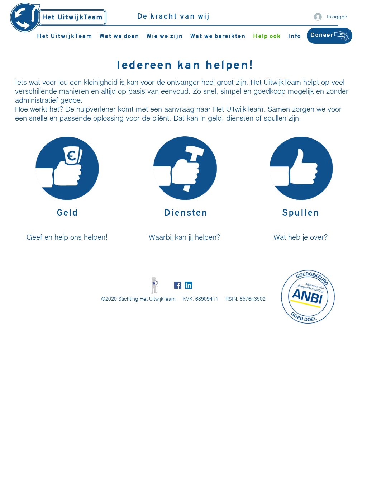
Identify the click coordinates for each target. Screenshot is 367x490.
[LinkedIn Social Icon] (188, 285)
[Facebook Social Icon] (177, 285)
